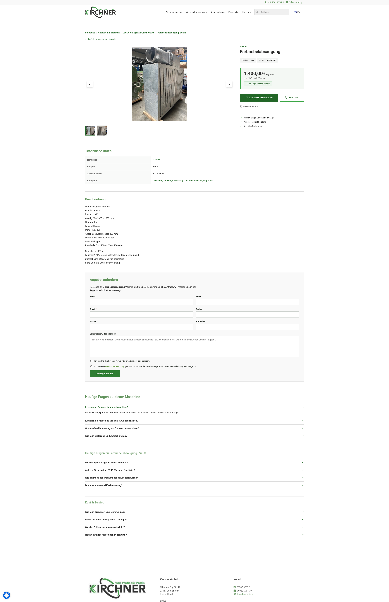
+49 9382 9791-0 (276, 2)
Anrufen (293, 97)
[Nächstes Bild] (229, 84)
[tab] (90, 130)
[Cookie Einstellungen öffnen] (6, 598)
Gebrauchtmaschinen (109, 32)
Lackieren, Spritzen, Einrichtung (139, 32)
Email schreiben (245, 594)
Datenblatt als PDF (250, 106)
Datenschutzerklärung (114, 366)
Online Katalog (295, 2)
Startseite (90, 32)
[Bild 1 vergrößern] (159, 84)
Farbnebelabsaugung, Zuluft (172, 32)
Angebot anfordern (261, 97)
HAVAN (244, 46)
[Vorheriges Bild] (90, 84)
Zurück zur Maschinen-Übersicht (102, 39)
